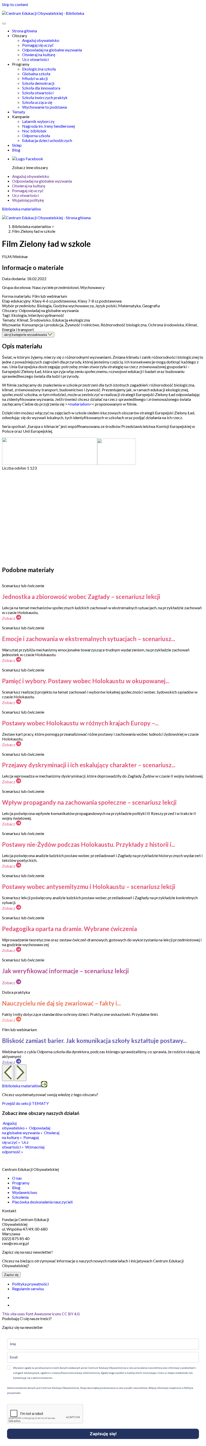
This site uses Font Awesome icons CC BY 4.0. (41, 1313)
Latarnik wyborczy (38, 121)
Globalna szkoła (36, 73)
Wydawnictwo (24, 1192)
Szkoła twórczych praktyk (45, 97)
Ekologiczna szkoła (39, 68)
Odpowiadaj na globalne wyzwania (52, 49)
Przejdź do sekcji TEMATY (25, 1103)
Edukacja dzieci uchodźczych (47, 140)
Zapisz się (11, 1275)
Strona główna (24, 30)
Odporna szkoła (36, 135)
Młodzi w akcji (35, 78)
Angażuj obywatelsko (40, 40)
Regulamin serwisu (28, 1288)
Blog (16, 149)
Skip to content (15, 4)
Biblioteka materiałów (21, 208)
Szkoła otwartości (38, 92)
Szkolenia (20, 1197)
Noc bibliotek (34, 130)
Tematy (18, 111)
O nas (17, 1178)
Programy (20, 1182)
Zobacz (9, 618)
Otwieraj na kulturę (38, 54)
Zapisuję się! (103, 1433)
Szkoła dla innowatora (41, 88)
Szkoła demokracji (38, 83)
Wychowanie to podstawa (44, 107)
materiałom (80, 404)
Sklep (17, 145)
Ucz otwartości (35, 59)
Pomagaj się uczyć (38, 45)
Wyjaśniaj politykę (28, 200)
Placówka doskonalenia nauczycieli (42, 1201)
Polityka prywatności (30, 1283)
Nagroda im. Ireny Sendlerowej (48, 126)
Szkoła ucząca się (37, 102)
